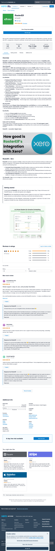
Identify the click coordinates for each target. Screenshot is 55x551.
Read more (5, 298)
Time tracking (6, 416)
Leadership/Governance (19, 527)
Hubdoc (6, 481)
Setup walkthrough (33, 415)
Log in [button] (51, 6)
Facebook (31, 424)
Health (4, 422)
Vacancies (27, 522)
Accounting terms (45, 524)
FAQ (15, 528)
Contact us (4, 530)
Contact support (32, 416)
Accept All (27, 548)
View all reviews (27, 391)
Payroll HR (5, 414)
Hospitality (5, 424)
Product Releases (45, 521)
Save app (18, 20)
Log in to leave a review (45, 246)
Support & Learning (46, 519)
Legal (2, 541)
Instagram (31, 426)
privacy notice (39, 538)
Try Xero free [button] (45, 6)
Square (5, 460)
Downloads (36, 525)
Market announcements (18, 525)
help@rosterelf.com (33, 418)
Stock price (16, 522)
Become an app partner (22, 509)
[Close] (53, 2)
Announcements (37, 523)
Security (3, 527)
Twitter (30, 423)
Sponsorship (4, 525)
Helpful (6, 301)
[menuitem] (15, 6)
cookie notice (32, 538)
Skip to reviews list (10, 252)
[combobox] (29, 495)
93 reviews (24, 23)
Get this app (27, 32)
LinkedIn (31, 427)
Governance (4, 523)
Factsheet (36, 522)
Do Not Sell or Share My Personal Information (27, 540)
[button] (27, 143)
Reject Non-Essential (27, 544)
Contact (35, 527)
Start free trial (41, 438)
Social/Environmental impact (7, 528)
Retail (4, 421)
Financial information (18, 523)
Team (3, 522)
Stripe (30, 460)
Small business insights (47, 526)
